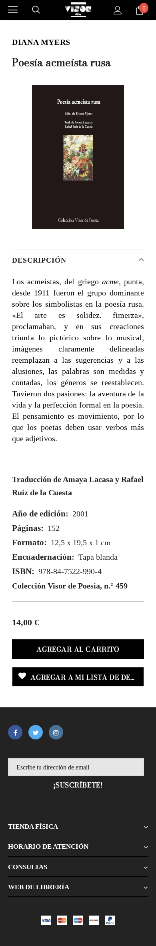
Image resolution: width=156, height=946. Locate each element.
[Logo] (78, 10)
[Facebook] (15, 732)
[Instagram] (56, 732)
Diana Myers (41, 42)
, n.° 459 (70, 585)
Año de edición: (40, 513)
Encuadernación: (43, 557)
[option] (78, 157)
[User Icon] (118, 10)
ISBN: (23, 571)
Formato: (29, 542)
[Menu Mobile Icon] (13, 10)
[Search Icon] (36, 10)
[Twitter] (35, 732)
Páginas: (28, 528)
